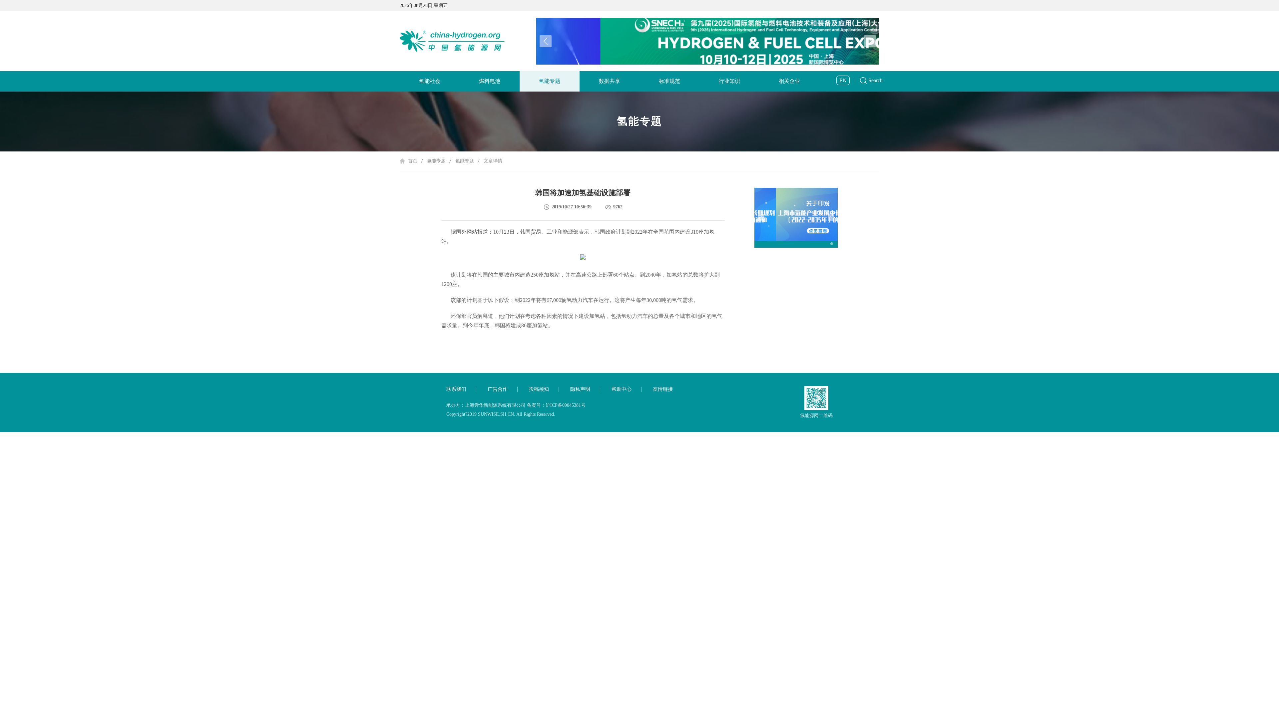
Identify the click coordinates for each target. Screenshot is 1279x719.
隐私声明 (580, 389)
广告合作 (498, 389)
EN (843, 80)
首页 (412, 160)
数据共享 (609, 81)
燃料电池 (489, 81)
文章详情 (493, 160)
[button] (870, 41)
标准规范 (669, 81)
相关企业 (789, 81)
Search (875, 80)
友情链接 (663, 389)
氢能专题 (549, 81)
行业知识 (729, 81)
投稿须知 (539, 389)
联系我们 (456, 389)
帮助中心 (622, 389)
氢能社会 (429, 81)
